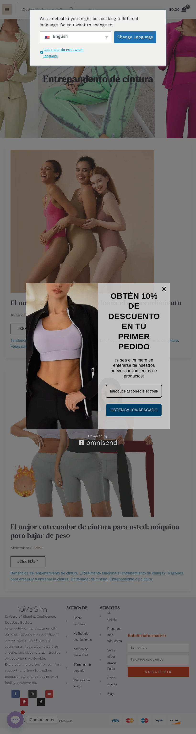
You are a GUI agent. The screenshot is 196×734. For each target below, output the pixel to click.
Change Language (135, 37)
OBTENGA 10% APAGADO (133, 410)
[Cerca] (164, 289)
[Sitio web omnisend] (98, 440)
